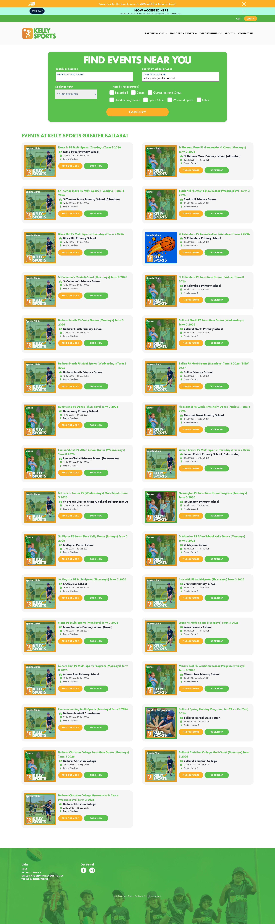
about (228, 33)
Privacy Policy (31, 872)
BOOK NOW (96, 166)
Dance (140, 92)
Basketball (121, 92)
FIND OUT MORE (70, 166)
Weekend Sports (183, 100)
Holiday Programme (127, 100)
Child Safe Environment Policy (42, 875)
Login (251, 18)
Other (205, 100)
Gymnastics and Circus (167, 92)
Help (24, 869)
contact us (245, 33)
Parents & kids (155, 33)
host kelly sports (182, 33)
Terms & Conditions (34, 879)
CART (238, 18)
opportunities (209, 33)
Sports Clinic (156, 100)
